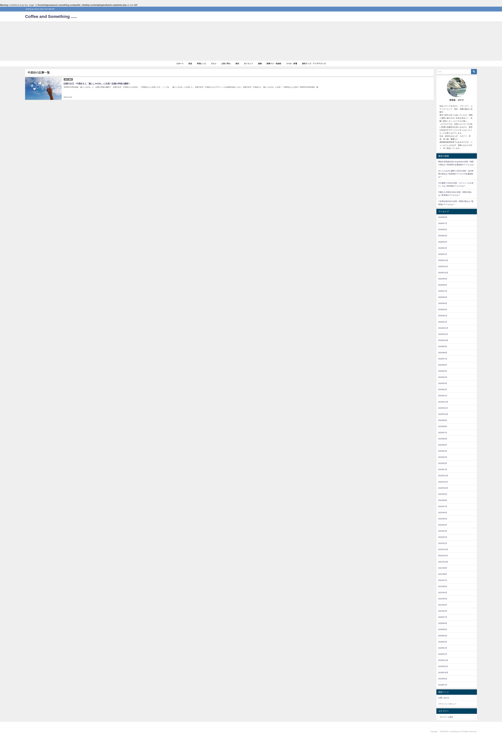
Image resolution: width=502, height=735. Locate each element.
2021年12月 (443, 549)
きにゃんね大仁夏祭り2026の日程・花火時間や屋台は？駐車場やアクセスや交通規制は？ (456, 174)
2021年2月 (442, 611)
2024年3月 (442, 383)
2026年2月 (442, 248)
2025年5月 (442, 303)
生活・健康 (68, 79)
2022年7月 (442, 506)
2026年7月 (442, 223)
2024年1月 (442, 396)
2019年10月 (443, 672)
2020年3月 (442, 642)
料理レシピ (201, 63)
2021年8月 (442, 574)
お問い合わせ (443, 698)
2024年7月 (442, 359)
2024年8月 (442, 353)
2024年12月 (443, 328)
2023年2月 (442, 463)
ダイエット (248, 63)
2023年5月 (442, 445)
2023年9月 (442, 420)
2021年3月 (442, 605)
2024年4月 (442, 377)
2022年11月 (443, 482)
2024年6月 (442, 365)
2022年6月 (442, 512)
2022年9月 (442, 494)
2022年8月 (442, 500)
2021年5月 (442, 592)
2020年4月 (442, 636)
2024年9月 (442, 346)
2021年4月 (442, 599)
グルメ (213, 63)
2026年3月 (442, 242)
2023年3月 (442, 457)
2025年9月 (442, 279)
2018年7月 (442, 685)
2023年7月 (442, 432)
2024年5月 (442, 371)
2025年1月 (442, 322)
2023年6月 (442, 439)
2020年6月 (442, 623)
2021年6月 (442, 586)
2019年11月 (443, 666)
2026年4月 (442, 236)
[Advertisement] (251, 41)
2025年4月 (442, 309)
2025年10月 (443, 273)
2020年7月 (442, 617)
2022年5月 (442, 519)
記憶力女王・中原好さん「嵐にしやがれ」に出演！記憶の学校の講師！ (97, 83)
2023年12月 (443, 402)
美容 (237, 63)
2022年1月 (442, 543)
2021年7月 (442, 580)
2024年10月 (443, 340)
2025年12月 (443, 260)
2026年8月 (442, 217)
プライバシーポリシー (447, 704)
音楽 (190, 63)
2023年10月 (443, 414)
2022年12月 (443, 475)
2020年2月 (442, 648)
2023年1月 (442, 469)
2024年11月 (443, 334)
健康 (260, 63)
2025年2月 (442, 316)
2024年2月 (442, 389)
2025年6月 (442, 297)
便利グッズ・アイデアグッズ (314, 63)
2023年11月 (443, 408)
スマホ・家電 (291, 63)
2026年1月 (442, 254)
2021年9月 (442, 568)
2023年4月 (442, 451)
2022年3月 (442, 531)
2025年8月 (442, 285)
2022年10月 (443, 488)
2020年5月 (442, 629)
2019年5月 (442, 679)
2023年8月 (442, 426)
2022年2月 (442, 537)
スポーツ (180, 63)
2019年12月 (443, 660)
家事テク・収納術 (274, 63)
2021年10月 (443, 562)
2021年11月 (443, 555)
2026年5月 (442, 229)
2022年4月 (442, 525)
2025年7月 (442, 291)
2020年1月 (442, 654)
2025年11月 (443, 266)
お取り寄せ (226, 63)
